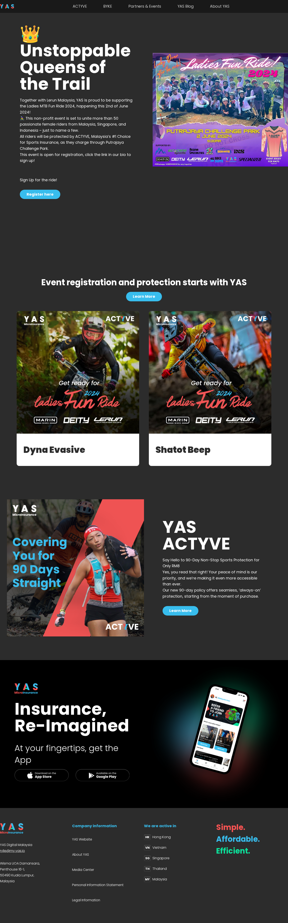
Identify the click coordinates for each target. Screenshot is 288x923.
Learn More (144, 296)
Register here (40, 194)
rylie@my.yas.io (12, 850)
